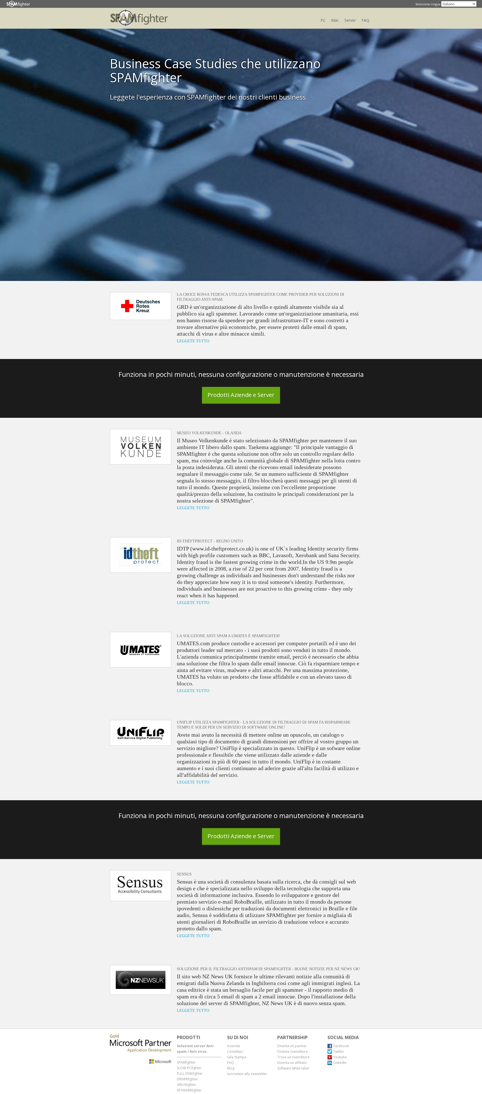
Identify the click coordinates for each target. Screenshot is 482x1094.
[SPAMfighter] (18, 4)
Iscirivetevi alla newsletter (247, 1073)
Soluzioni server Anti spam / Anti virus (195, 1049)
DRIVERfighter (187, 1079)
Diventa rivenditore (292, 1051)
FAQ (365, 20)
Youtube (340, 1057)
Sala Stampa (236, 1057)
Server (350, 20)
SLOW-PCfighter (189, 1068)
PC (323, 20)
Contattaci (235, 1051)
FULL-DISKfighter (190, 1073)
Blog (230, 1068)
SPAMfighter (186, 1062)
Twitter (338, 1051)
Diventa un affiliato (292, 1062)
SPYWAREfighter (189, 1090)
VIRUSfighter (186, 1084)
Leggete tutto (193, 341)
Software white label (293, 1068)
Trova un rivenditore (293, 1057)
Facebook (341, 1046)
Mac (335, 20)
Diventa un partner (292, 1046)
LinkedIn (339, 1062)
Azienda (233, 1046)
